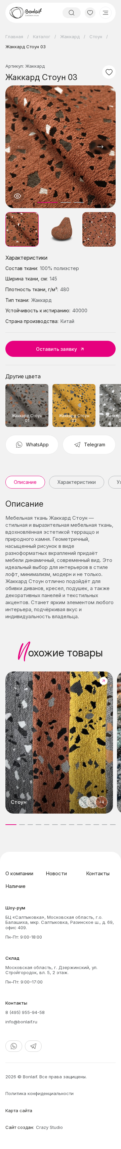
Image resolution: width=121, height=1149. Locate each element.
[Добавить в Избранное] (109, 72)
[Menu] (105, 13)
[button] (100, 147)
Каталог (41, 36)
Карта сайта (18, 1110)
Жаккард (70, 36)
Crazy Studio (49, 1127)
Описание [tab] (25, 482)
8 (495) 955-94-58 (25, 1012)
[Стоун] (59, 743)
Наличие (15, 886)
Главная (14, 36)
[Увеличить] (17, 196)
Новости (56, 873)
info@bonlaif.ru (21, 1021)
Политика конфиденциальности (39, 1093)
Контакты (98, 873)
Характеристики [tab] (76, 482)
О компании (19, 873)
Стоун (95, 36)
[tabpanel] (60, 559)
